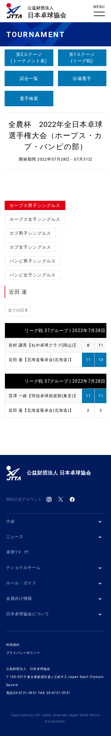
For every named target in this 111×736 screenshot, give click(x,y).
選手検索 (29, 98)
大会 (10, 521)
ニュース (14, 536)
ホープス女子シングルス (35, 219)
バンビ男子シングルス (33, 261)
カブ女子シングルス (30, 247)
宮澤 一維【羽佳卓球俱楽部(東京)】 (43, 395)
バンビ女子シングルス (33, 274)
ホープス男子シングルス (35, 205)
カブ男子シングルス (30, 233)
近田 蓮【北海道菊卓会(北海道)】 (41, 359)
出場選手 (82, 78)
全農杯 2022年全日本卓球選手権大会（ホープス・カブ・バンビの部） (55, 135)
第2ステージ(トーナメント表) (29, 57)
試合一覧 (29, 78)
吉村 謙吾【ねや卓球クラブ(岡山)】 (43, 345)
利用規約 (13, 644)
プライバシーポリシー (23, 652)
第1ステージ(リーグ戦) (82, 57)
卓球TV (13, 552)
